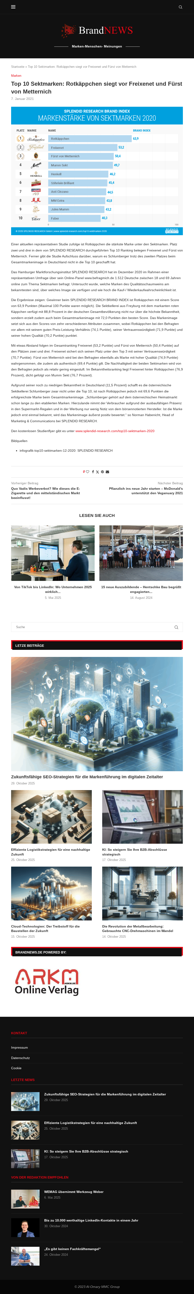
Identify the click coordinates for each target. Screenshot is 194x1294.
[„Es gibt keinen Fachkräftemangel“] (25, 1256)
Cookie (16, 1068)
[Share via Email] (107, 472)
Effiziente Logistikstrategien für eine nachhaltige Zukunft (50, 852)
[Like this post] (87, 472)
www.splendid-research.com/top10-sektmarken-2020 (114, 431)
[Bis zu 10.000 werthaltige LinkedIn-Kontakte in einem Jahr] (25, 1227)
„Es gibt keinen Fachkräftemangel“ (72, 1249)
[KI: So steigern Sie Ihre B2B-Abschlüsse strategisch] (142, 817)
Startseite (17, 66)
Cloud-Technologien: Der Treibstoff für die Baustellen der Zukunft (45, 928)
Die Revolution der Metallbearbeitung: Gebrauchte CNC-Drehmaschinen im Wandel (137, 928)
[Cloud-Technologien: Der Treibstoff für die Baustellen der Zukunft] (51, 893)
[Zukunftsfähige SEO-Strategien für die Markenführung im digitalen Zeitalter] (97, 714)
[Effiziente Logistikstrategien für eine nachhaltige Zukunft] (51, 817)
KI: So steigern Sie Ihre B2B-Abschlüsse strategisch (134, 852)
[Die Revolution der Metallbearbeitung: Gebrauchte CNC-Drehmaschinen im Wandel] (142, 893)
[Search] (180, 7)
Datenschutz (20, 1058)
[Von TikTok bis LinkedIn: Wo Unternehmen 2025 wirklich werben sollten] (53, 553)
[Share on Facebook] (93, 472)
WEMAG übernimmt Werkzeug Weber (73, 1192)
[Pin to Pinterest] (102, 472)
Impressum (19, 1047)
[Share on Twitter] (97, 472)
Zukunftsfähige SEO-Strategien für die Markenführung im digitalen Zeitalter (87, 777)
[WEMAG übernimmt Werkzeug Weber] (25, 1199)
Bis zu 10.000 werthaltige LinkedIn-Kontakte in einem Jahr (91, 1220)
